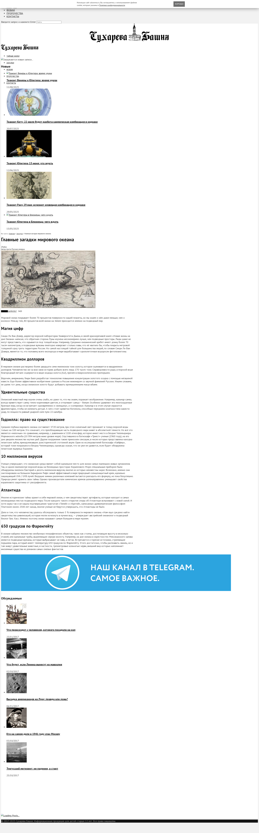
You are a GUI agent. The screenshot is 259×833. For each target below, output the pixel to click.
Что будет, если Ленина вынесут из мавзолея (34, 664)
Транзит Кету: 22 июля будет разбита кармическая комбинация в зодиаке (52, 122)
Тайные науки (12, 56)
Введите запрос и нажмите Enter (18, 21)
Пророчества (14, 13)
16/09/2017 (12, 311)
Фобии (10, 10)
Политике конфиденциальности (112, 5)
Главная (12, 234)
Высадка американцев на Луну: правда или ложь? (37, 699)
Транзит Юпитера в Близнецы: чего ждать (32, 221)
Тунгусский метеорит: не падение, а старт (32, 768)
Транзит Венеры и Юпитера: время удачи (31, 80)
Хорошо (179, 4)
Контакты (12, 16)
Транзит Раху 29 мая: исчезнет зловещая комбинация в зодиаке (45, 205)
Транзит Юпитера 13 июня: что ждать (29, 163)
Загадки (10, 63)
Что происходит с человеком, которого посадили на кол (40, 630)
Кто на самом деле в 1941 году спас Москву (33, 734)
